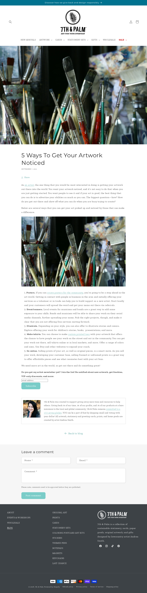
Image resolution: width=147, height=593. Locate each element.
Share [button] (27, 177)
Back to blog (75, 433)
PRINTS (56, 517)
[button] (10, 22)
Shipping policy (112, 587)
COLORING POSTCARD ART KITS (68, 533)
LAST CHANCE (59, 563)
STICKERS (57, 538)
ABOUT (10, 512)
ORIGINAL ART (59, 512)
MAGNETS (57, 553)
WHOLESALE (13, 523)
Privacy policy (81, 587)
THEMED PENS (59, 543)
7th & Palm (39, 587)
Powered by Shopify (52, 587)
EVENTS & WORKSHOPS (18, 517)
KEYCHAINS (58, 558)
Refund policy (68, 587)
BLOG (10, 528)
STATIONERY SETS (61, 528)
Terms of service (96, 587)
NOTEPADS (57, 548)
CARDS (55, 523)
